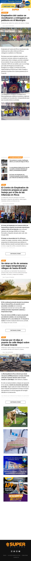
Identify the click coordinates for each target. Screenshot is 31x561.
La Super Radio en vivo (14, 555)
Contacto (16, 557)
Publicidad (25, 555)
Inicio (4, 555)
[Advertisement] (15, 139)
